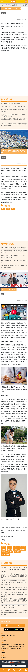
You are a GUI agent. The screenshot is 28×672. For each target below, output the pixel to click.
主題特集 (14, 5)
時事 (20, 5)
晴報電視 (8, 5)
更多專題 (19, 648)
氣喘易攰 (23, 549)
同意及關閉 (14, 666)
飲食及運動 (9, 645)
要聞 (7, 635)
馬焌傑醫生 (18, 552)
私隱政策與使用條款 (15, 663)
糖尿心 (10, 549)
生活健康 (15, 645)
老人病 (8, 648)
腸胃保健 (15, 646)
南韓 (8, 209)
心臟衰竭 (23, 547)
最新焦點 (3, 635)
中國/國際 (3, 13)
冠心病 (16, 547)
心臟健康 (10, 646)
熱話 (11, 635)
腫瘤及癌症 (4, 646)
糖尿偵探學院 (5, 554)
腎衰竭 (3, 549)
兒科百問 (21, 646)
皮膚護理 (13, 648)
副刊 (24, 5)
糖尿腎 (16, 549)
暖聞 (14, 635)
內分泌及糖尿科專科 (7, 552)
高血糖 (10, 547)
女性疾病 (3, 648)
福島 (13, 209)
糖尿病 (3, 547)
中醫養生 (21, 645)
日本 (3, 209)
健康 (2, 5)
